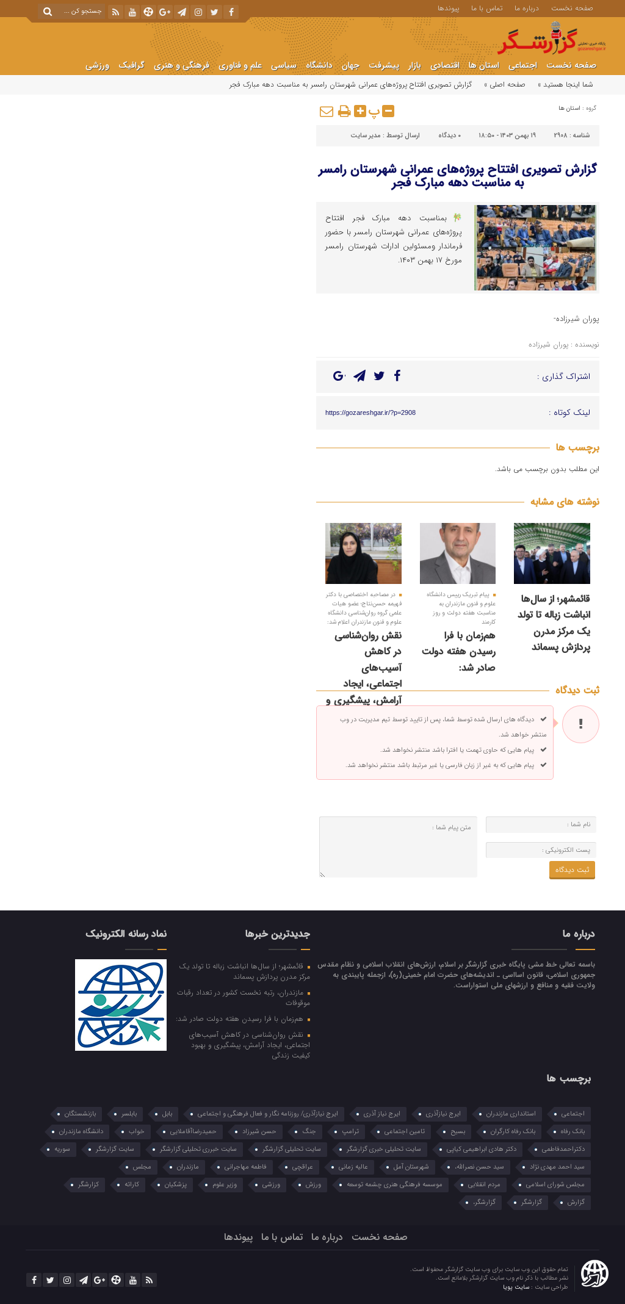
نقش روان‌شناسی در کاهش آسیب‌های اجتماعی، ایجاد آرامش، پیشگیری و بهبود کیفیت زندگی (364, 676)
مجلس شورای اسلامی (555, 1185)
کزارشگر (88, 1185)
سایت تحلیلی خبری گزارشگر (384, 1149)
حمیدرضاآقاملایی (193, 1131)
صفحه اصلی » (505, 84)
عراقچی (302, 1167)
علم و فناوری (240, 65)
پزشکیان (176, 1185)
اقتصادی (445, 65)
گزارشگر (531, 1202)
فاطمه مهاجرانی (246, 1167)
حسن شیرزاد (259, 1131)
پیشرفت (384, 65)
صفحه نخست (572, 7)
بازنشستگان (80, 1114)
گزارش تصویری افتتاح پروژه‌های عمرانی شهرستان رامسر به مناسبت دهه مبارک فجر (458, 176)
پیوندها (448, 7)
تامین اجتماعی (405, 1131)
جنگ (309, 1131)
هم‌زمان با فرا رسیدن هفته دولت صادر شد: (459, 651)
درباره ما (527, 7)
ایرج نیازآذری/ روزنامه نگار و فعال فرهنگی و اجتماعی (268, 1114)
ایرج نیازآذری (443, 1114)
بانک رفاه (573, 1131)
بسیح (457, 1131)
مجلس (142, 1167)
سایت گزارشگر (115, 1149)
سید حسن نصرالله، (479, 1167)
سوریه (62, 1149)
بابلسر (129, 1114)
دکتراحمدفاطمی (563, 1149)
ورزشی (97, 65)
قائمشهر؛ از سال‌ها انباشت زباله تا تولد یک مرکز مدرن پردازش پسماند (554, 623)
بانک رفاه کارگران (513, 1131)
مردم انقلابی (484, 1185)
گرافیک (131, 65)
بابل (167, 1114)
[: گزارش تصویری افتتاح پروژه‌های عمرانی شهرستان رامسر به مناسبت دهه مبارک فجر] (327, 111)
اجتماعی (522, 65)
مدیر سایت (365, 136)
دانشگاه (319, 65)
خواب (137, 1131)
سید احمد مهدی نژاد (557, 1167)
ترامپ (350, 1131)
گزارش (576, 1202)
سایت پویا (517, 1287)
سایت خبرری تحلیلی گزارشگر (198, 1149)
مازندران (188, 1167)
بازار (414, 65)
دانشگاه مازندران (81, 1131)
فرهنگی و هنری (181, 65)
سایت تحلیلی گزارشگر (291, 1149)
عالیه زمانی (353, 1167)
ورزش (313, 1185)
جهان (350, 65)
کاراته (132, 1185)
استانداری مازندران (511, 1114)
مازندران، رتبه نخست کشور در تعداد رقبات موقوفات (243, 997)
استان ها (484, 65)
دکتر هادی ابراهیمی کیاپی (481, 1149)
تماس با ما (486, 7)
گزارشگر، (484, 1202)
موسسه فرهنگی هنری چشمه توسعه (395, 1185)
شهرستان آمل (411, 1167)
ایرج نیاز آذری (382, 1114)
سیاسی (284, 65)
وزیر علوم (224, 1185)
